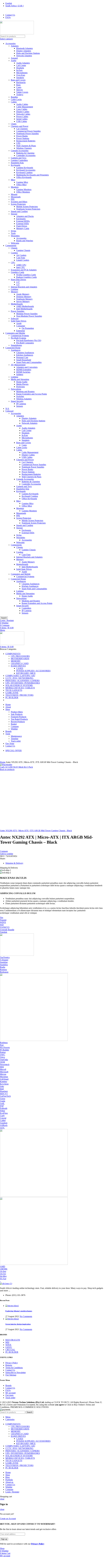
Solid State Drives (18, 321)
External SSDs (22, 223)
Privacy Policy (11, 1363)
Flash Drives (21, 226)
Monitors (15, 187)
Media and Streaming (20, 379)
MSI (7, 1342)
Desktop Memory (23, 296)
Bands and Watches (24, 240)
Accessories (10, 43)
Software (15, 318)
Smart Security (17, 401)
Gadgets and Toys (18, 158)
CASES (19, 668)
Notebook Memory (24, 299)
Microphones (21, 73)
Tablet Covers (22, 92)
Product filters (17, 712)
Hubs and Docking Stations (28, 53)
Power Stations (22, 138)
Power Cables (22, 116)
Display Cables (22, 111)
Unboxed (9, 411)
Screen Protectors (18, 204)
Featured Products (18, 717)
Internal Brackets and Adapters (24, 287)
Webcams (15, 243)
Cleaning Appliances (25, 352)
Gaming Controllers (19, 160)
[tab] (54, 863)
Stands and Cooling (19, 211)
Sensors (19, 406)
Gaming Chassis (23, 250)
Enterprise (20, 331)
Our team (9, 1395)
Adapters (15, 46)
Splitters (19, 374)
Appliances (15, 350)
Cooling (14, 253)
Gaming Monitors (23, 189)
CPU (13, 262)
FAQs (8, 1390)
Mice (13, 180)
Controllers (26, 608)
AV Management (18, 365)
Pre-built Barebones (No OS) (28, 340)
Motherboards (17, 304)
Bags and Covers (18, 80)
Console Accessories (19, 150)
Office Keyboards (24, 177)
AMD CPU (21, 265)
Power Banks (22, 136)
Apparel (14, 58)
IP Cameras (21, 404)
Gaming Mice (22, 182)
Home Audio (21, 382)
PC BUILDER (11, 1352)
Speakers (20, 77)
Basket (14, 724)
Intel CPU (20, 267)
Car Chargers (22, 129)
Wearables (15, 236)
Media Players (22, 384)
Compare (15, 726)
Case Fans (20, 258)
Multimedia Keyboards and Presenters (32, 175)
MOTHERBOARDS (20, 658)
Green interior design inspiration (18, 1324)
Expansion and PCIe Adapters (24, 270)
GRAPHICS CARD (20, 663)
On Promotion (28, 328)
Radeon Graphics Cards (26, 277)
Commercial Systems (20, 335)
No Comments (26, 1316)
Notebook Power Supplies (27, 133)
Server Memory (23, 301)
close (2, 1499)
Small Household (23, 360)
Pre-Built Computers (25, 343)
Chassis (14, 248)
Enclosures (21, 219)
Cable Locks (16, 99)
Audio (13, 60)
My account (10, 1393)
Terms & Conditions (14, 1367)
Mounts (14, 194)
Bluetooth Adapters (24, 48)
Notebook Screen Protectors (28, 209)
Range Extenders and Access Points (31, 394)
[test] (17, 955)
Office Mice (21, 184)
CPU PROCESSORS (20, 656)
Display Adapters (23, 51)
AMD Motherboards (25, 306)
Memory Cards (22, 228)
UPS (18, 143)
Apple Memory (22, 294)
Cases (18, 87)
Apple (19, 323)
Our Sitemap (10, 1375)
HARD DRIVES (18, 666)
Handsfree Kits (17, 163)
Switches (20, 396)
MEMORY (16, 661)
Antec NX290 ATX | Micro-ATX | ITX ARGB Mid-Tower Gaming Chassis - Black (36, 830)
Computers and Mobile (15, 333)
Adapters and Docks (25, 216)
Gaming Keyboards (24, 167)
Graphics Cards (17, 272)
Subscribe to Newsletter (15, 1372)
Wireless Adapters (24, 399)
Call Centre (21, 65)
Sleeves (19, 90)
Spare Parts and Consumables (29, 362)
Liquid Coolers (22, 260)
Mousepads (16, 197)
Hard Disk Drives (18, 279)
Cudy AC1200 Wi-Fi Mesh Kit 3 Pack (16, 767)
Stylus (13, 231)
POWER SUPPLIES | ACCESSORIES (33, 671)
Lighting (14, 289)
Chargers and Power (19, 126)
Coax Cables (21, 109)
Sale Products (16, 714)
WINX (8, 1345)
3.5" (18, 284)
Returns (8, 1365)
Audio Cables (22, 104)
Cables (14, 102)
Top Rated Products (19, 719)
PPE (13, 199)
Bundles (14, 97)
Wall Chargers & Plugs (26, 146)
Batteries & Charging (25, 153)
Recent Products (18, 721)
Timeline (14, 738)
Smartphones (16, 345)
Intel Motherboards (24, 309)
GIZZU (8, 1347)
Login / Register (12, 1492)
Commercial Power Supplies (28, 131)
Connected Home (12, 348)
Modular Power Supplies (27, 313)
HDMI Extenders (23, 369)
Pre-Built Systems (18, 338)
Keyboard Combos (24, 172)
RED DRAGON (12, 1340)
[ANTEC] (34, 1196)
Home (3, 762)
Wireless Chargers (24, 148)
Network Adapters (24, 55)
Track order (16, 741)
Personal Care (22, 357)
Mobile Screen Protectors (27, 206)
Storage (14, 214)
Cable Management (24, 107)
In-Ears (19, 70)
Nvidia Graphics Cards (26, 275)
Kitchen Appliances (24, 355)
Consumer (20, 326)
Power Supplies (17, 311)
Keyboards (15, 165)
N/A (7, 408)
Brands (8, 1385)
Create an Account (8, 1518)
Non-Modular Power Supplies (29, 316)
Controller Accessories (25, 155)
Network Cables (23, 114)
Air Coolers (21, 255)
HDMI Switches (23, 372)
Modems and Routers (25, 391)
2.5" (18, 282)
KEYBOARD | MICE (26, 673)
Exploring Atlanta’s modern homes (18, 1311)
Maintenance (16, 736)
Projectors (20, 386)
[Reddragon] (34, 1040)
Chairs (13, 124)
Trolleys (19, 94)
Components (10, 245)
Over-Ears (20, 75)
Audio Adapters (23, 63)
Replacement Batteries (25, 141)
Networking (16, 389)
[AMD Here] (34, 1264)
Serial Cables (21, 119)
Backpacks (21, 82)
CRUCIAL (10, 1349)
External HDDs (23, 221)
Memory (14, 292)
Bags (18, 85)
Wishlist (14, 729)
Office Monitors (23, 192)
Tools (13, 233)
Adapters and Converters (27, 367)
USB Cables (21, 121)
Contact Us (10, 1370)
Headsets (20, 68)
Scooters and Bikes (19, 202)
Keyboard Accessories (25, 170)
